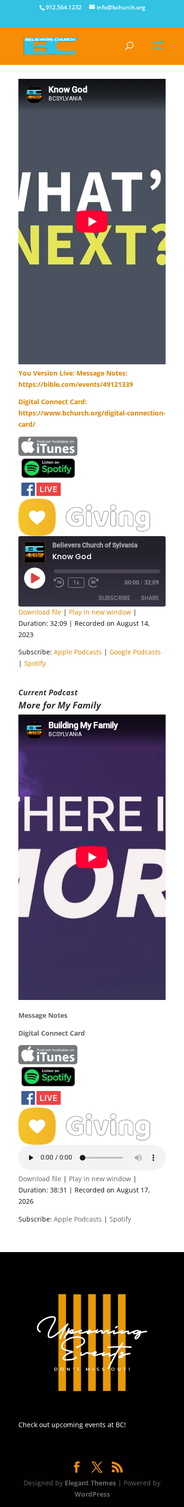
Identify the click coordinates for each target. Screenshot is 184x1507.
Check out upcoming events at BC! (72, 1424)
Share (150, 598)
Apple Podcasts (78, 651)
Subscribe (114, 598)
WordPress (92, 1494)
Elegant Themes (90, 1482)
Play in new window (100, 611)
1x (76, 582)
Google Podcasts (135, 651)
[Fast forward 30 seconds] (93, 582)
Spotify (35, 663)
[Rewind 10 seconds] (59, 582)
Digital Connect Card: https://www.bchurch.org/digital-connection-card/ (92, 413)
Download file (39, 611)
